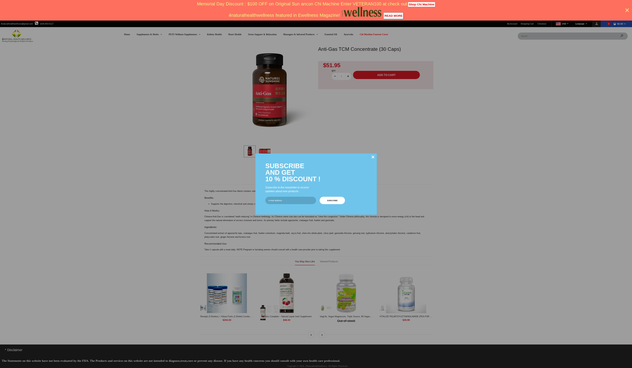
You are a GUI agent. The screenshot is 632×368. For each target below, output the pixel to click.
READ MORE (393, 15)
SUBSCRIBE (332, 201)
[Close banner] (627, 10)
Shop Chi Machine (421, 4)
